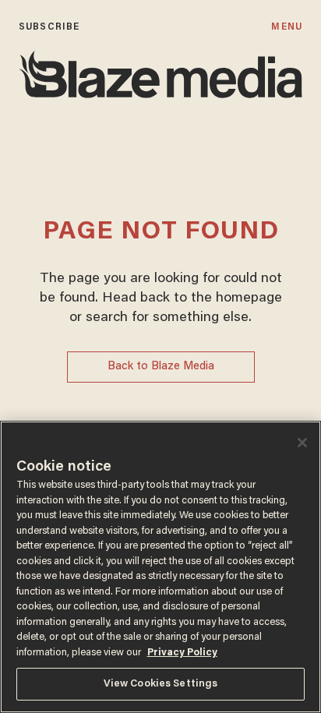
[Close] (302, 442)
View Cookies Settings (161, 684)
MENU (286, 27)
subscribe (49, 27)
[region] (160, 567)
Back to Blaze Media (161, 366)
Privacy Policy (182, 653)
